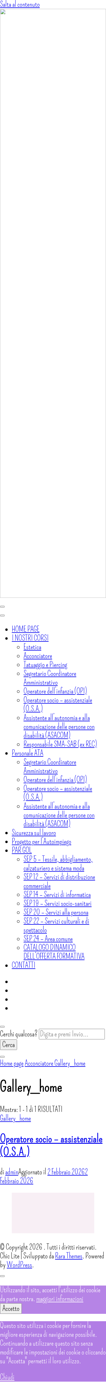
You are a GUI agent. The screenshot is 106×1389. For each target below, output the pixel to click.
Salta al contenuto (20, 4)
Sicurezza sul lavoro (34, 832)
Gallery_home (15, 1118)
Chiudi (7, 1377)
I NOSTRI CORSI (30, 638)
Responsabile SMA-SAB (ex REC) (60, 744)
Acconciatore (38, 655)
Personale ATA (27, 753)
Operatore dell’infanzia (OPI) (55, 691)
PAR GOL (22, 850)
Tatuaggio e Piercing (45, 664)
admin (11, 1172)
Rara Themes (68, 1256)
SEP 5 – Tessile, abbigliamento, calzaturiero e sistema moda (58, 864)
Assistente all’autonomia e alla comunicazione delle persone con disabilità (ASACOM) (59, 726)
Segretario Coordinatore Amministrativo (50, 678)
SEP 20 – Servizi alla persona (56, 912)
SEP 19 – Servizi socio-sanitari (58, 903)
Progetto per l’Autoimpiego (41, 841)
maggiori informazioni (59, 1298)
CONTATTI (23, 965)
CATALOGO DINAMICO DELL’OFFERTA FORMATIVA (54, 952)
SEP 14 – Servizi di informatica (57, 894)
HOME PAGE (25, 629)
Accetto (10, 1308)
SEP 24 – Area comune (48, 938)
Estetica (32, 647)
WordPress (19, 1264)
